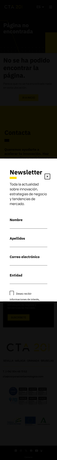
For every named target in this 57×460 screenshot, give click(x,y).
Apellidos (17, 238)
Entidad (16, 275)
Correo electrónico (25, 256)
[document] (28, 230)
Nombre (16, 219)
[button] (47, 177)
